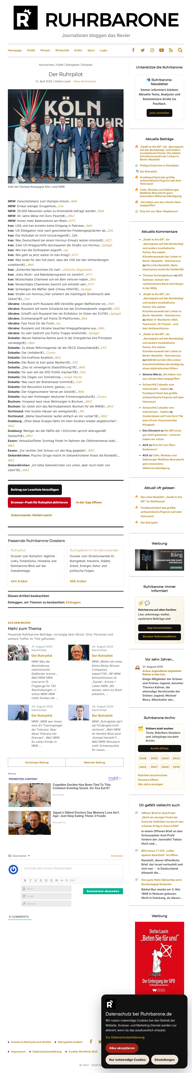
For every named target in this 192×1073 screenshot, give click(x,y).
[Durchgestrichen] (41, 880)
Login (103, 50)
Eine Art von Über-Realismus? (159, 211)
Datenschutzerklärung (47, 1051)
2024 (165, 758)
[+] (72, 880)
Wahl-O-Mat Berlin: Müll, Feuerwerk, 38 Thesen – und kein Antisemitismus (160, 324)
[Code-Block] (61, 880)
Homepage (15, 50)
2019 (176, 766)
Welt (74, 201)
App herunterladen (159, 627)
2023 (176, 758)
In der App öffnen (89, 502)
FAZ (117, 309)
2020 (165, 766)
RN (82, 411)
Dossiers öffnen (148, 779)
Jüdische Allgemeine (77, 269)
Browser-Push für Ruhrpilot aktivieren (39, 502)
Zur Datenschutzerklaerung (125, 1037)
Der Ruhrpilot (42, 655)
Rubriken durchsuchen (152, 775)
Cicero (51, 352)
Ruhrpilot (18, 550)
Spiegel (107, 245)
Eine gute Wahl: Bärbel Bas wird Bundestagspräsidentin (161, 882)
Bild (93, 279)
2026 (142, 758)
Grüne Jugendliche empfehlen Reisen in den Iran (162, 672)
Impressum (18, 1051)
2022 (142, 766)
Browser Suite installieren (159, 636)
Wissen (45, 50)
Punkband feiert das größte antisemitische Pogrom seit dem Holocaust (160, 180)
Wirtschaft (62, 50)
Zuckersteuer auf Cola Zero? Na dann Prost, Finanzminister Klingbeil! (162, 420)
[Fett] (25, 880)
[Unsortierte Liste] (51, 880)
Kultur (78, 50)
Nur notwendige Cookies (127, 1060)
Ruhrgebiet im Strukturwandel (94, 550)
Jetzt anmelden (159, 113)
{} (66, 880)
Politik (31, 50)
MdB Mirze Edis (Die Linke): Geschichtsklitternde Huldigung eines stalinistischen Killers (163, 364)
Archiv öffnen (160, 748)
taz (66, 250)
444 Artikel (19, 581)
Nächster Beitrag (94, 762)
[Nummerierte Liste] (46, 880)
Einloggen (73, 602)
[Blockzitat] (56, 880)
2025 (154, 758)
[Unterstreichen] (35, 880)
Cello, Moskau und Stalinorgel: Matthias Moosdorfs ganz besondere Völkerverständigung (161, 193)
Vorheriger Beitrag (37, 762)
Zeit (61, 206)
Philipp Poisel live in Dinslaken (159, 165)
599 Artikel (78, 581)
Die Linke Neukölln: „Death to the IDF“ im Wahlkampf (161, 499)
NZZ (109, 240)
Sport (91, 50)
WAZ (71, 216)
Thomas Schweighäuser (158, 275)
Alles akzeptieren (122, 1048)
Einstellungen (165, 1060)
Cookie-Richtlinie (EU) (83, 1051)
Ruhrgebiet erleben (70, 1042)
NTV (72, 221)
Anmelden (116, 855)
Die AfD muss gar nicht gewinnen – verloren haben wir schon (161, 435)
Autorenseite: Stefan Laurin (31, 515)
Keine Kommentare (85, 81)
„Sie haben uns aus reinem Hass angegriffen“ (160, 203)
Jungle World (72, 377)
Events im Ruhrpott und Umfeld (31, 1042)
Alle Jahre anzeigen (150, 784)
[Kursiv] (30, 880)
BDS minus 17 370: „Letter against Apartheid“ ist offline (159, 853)
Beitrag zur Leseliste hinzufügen (35, 489)
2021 (154, 766)
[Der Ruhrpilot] (18, 652)
